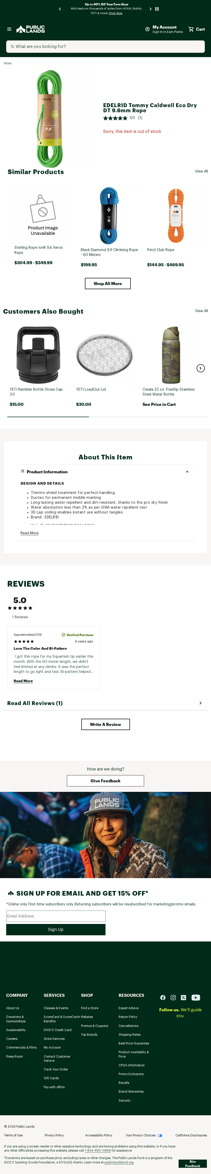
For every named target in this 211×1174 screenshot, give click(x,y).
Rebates (87, 1016)
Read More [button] (30, 533)
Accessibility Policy (98, 1135)
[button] (108, 283)
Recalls (124, 1082)
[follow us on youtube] (196, 997)
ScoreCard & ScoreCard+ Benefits (62, 1019)
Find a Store (89, 1008)
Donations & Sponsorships (15, 1019)
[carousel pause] (157, 9)
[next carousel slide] (151, 9)
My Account (52, 1047)
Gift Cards (51, 1078)
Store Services (54, 1038)
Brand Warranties (131, 1091)
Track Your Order (56, 1069)
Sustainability (15, 1030)
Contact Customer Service (57, 1058)
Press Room (14, 1056)
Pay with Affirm (54, 1087)
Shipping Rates (129, 1034)
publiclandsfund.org (119, 1162)
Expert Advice (128, 1008)
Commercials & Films (21, 1047)
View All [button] (201, 171)
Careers (11, 1038)
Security (124, 1100)
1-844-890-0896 (98, 1150)
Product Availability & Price (134, 1054)
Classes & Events (56, 1008)
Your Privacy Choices (140, 1135)
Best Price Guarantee (134, 1043)
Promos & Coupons (94, 1025)
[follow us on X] (185, 997)
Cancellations (128, 1025)
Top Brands (89, 1034)
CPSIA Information (132, 1065)
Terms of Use (13, 1135)
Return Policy (128, 1016)
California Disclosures (191, 1135)
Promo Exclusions (131, 1074)
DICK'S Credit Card (58, 1030)
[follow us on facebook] (165, 997)
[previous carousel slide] (60, 9)
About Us (12, 1008)
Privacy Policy (54, 1135)
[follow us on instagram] (175, 997)
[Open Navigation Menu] (9, 29)
